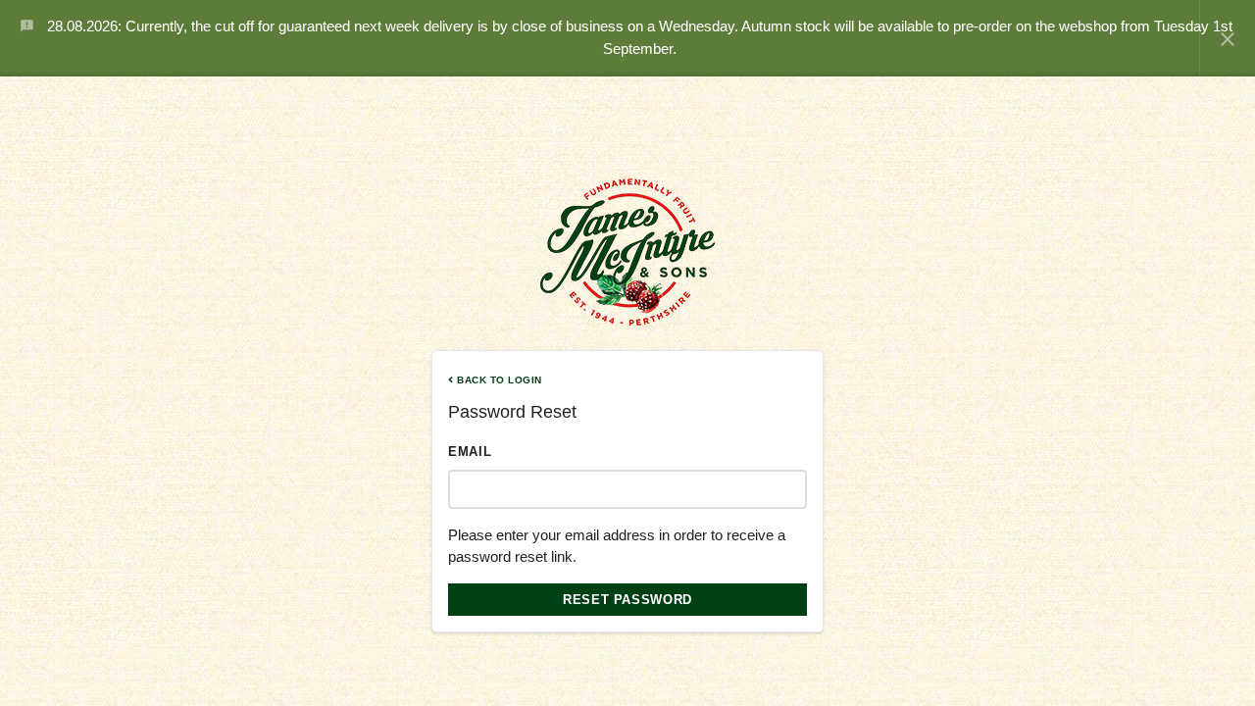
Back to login (498, 380)
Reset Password (627, 599)
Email (469, 451)
